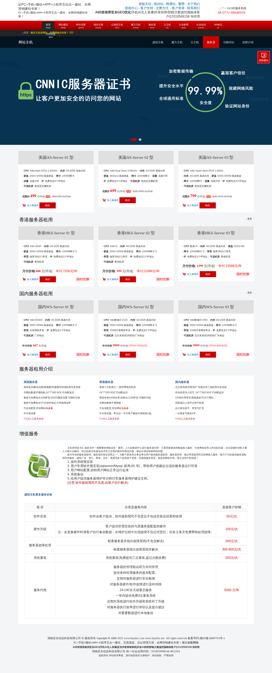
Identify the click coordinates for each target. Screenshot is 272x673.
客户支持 (146, 8)
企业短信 (201, 25)
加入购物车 (33, 205)
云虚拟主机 (117, 25)
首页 (48, 23)
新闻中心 (131, 8)
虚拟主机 (157, 42)
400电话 (218, 25)
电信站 (158, 4)
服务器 (152, 25)
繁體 (181, 4)
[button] (134, 139)
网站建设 (63, 25)
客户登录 (178, 8)
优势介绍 (247, 42)
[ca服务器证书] (136, 90)
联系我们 (193, 8)
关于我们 (193, 4)
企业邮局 (183, 25)
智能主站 (145, 4)
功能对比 (228, 42)
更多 (248, 218)
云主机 (167, 25)
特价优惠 (81, 25)
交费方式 (162, 8)
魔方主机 (136, 25)
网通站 (171, 4)
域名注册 (98, 25)
